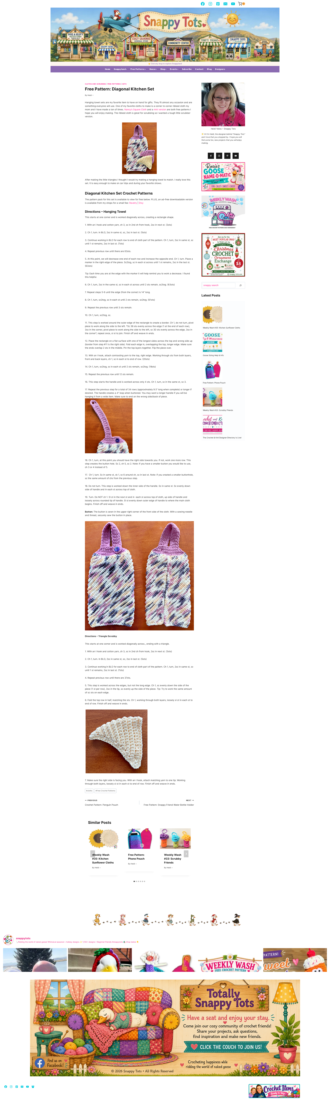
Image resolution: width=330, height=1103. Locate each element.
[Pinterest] (218, 4)
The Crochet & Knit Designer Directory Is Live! (222, 438)
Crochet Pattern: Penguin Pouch (101, 802)
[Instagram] (210, 4)
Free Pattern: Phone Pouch (214, 383)
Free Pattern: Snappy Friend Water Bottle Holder (169, 802)
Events (173, 69)
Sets (124, 84)
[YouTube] (233, 4)
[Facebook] (203, 4)
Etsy (141, 203)
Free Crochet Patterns (105, 791)
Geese (152, 69)
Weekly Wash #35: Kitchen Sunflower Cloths (103, 858)
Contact (199, 69)
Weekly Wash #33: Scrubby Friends (172, 858)
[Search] (240, 285)
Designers (220, 69)
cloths (89, 791)
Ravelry (133, 203)
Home (107, 69)
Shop (162, 69)
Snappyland (120, 69)
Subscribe (187, 69)
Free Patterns (137, 69)
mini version (160, 109)
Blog (209, 69)
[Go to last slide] (92, 853)
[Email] (225, 4)
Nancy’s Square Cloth (135, 109)
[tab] (134, 881)
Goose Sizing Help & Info (213, 355)
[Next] (186, 853)
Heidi (90, 95)
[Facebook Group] (32, 1086)
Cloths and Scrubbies (95, 84)
